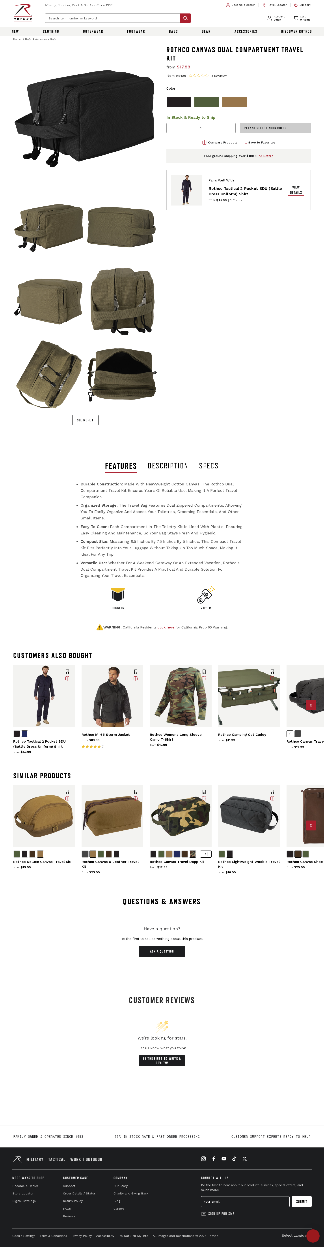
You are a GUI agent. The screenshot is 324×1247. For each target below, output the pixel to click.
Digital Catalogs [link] (24, 1201)
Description (168, 465)
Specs (209, 465)
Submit (301, 1202)
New (15, 31)
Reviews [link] (69, 1216)
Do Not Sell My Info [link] (133, 1236)
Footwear (136, 31)
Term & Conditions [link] (53, 1236)
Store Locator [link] (23, 1193)
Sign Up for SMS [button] (221, 1214)
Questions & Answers (162, 901)
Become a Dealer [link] (25, 1186)
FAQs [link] (67, 1208)
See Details (265, 156)
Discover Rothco (296, 31)
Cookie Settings (23, 1236)
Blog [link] (117, 1201)
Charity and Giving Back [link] (131, 1193)
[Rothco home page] (23, 12)
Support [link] (69, 1186)
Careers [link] (119, 1208)
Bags (173, 31)
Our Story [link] (121, 1186)
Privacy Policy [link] (81, 1236)
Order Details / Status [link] (79, 1193)
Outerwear (93, 31)
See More (84, 420)
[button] (67, 672)
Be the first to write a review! (162, 1060)
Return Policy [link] (73, 1201)
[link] (241, 5)
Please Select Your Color (265, 128)
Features (121, 465)
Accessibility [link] (105, 1236)
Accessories (246, 31)
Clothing (51, 31)
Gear (206, 31)
